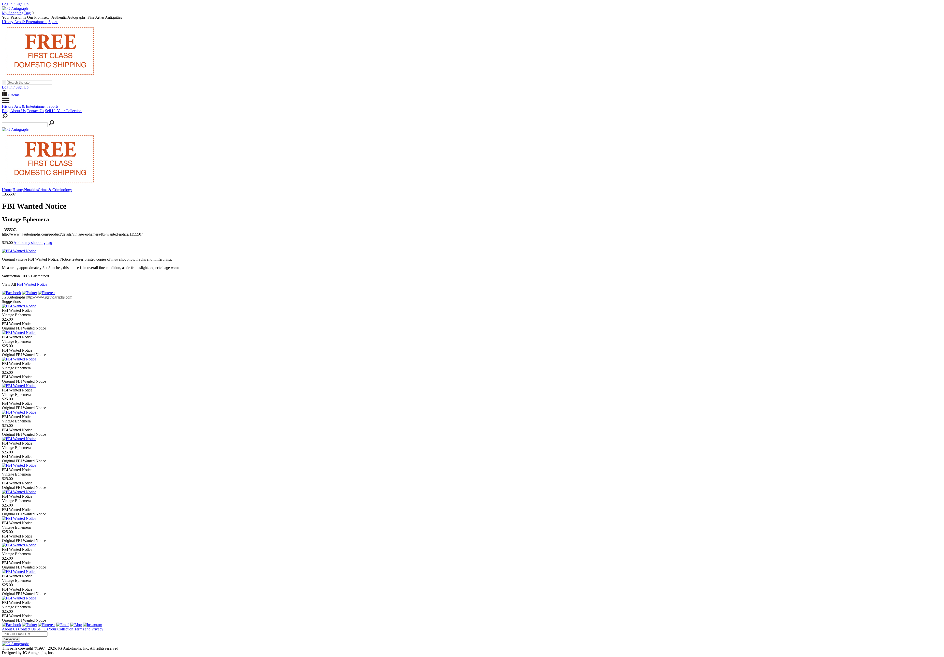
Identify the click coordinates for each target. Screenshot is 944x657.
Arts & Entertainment (30, 22)
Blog (6, 111)
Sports (53, 22)
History (8, 22)
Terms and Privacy (88, 629)
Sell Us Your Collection (63, 111)
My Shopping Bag (16, 13)
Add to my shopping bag (33, 242)
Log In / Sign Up (15, 4)
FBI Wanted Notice (32, 284)
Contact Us (35, 111)
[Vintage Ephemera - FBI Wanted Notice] (19, 306)
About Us (18, 111)
